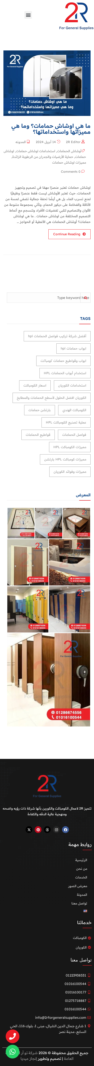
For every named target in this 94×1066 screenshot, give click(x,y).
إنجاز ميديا (29, 1058)
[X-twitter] (29, 829)
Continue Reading (66, 234)
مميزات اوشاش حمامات (69, 162)
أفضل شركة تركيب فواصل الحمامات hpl (57, 336)
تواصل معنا (79, 903)
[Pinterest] (38, 829)
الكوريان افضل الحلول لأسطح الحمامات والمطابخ (51, 398)
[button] (28, 15)
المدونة (82, 895)
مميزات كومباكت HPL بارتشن (65, 459)
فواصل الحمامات (74, 435)
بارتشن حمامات (40, 410)
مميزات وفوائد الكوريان (70, 472)
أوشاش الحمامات (69, 151)
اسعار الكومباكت (35, 385)
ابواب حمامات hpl (73, 348)
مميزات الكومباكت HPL (69, 447)
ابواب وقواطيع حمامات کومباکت (63, 361)
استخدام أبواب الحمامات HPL (65, 373)
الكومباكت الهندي (74, 410)
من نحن (81, 869)
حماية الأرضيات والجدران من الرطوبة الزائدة (42, 157)
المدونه (21, 142)
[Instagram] (56, 829)
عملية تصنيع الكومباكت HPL (66, 422)
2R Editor (73, 142)
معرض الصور (77, 886)
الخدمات (81, 877)
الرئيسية (81, 860)
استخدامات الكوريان (72, 385)
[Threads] (47, 829)
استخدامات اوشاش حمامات (35, 151)
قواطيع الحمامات (38, 435)
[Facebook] (65, 829)
